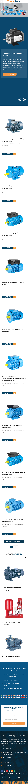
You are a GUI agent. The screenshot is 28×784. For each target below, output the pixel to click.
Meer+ (25, 557)
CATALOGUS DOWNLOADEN (12, 541)
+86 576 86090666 (7, 757)
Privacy (19, 777)
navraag (7, 154)
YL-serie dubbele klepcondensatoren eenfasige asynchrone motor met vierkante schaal (13, 282)
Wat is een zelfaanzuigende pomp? (11, 656)
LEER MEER (9, 74)
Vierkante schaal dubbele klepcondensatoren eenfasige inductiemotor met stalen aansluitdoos (14, 378)
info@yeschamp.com (7, 759)
